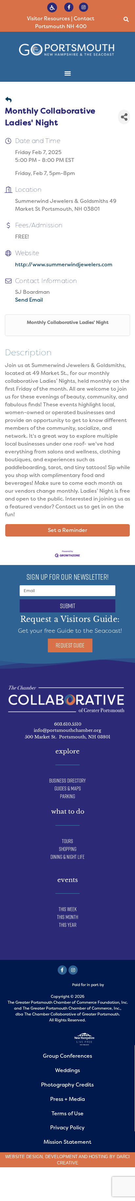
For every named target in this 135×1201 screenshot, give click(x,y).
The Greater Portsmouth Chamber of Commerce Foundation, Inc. (68, 1002)
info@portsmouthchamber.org (67, 730)
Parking (67, 796)
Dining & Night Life (67, 856)
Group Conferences (67, 1055)
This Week (68, 909)
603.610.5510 (67, 724)
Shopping (67, 849)
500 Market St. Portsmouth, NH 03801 (67, 736)
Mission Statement (67, 1142)
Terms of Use (67, 1113)
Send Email (29, 299)
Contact (84, 18)
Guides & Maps (67, 788)
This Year (67, 924)
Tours (67, 841)
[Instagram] (83, 7)
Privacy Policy (67, 1127)
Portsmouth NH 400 (61, 26)
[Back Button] (8, 100)
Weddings (67, 1070)
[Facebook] (62, 970)
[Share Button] (124, 117)
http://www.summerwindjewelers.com (63, 264)
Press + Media (67, 1099)
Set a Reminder (67, 530)
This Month (67, 917)
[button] (126, 19)
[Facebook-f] (68, 7)
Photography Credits (67, 1084)
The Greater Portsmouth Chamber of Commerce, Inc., (72, 1008)
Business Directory (67, 780)
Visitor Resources (48, 18)
